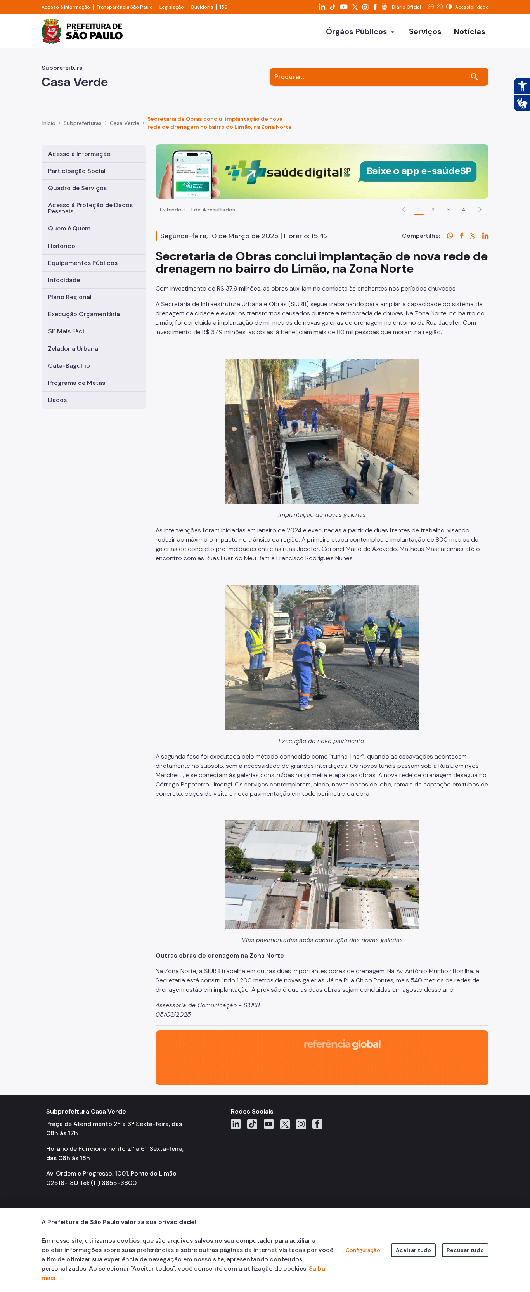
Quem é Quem (69, 228)
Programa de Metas (76, 383)
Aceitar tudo (413, 1250)
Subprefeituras (83, 123)
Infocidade (64, 280)
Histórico (61, 246)
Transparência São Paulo (125, 7)
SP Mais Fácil (67, 331)
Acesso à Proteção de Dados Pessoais (90, 208)
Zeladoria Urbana (73, 349)
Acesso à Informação (79, 154)
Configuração (363, 1250)
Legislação (171, 7)
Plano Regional (70, 297)
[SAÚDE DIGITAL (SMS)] (322, 171)
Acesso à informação (66, 7)
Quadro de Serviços (77, 188)
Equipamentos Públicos (83, 263)
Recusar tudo (465, 1250)
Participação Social (77, 171)
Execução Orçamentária (84, 314)
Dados (57, 400)
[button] (480, 209)
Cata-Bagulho (69, 366)
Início (48, 123)
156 (223, 7)
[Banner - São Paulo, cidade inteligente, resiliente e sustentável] (322, 1057)
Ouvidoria (202, 7)
